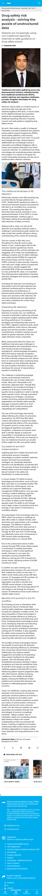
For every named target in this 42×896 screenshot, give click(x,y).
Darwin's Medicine (13, 866)
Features (10, 858)
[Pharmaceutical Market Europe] (22, 3)
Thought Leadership (14, 855)
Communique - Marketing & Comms (19, 860)
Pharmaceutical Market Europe (18, 844)
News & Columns (13, 863)
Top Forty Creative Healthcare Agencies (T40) (23, 849)
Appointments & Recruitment (17, 869)
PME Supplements (13, 847)
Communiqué (11, 852)
